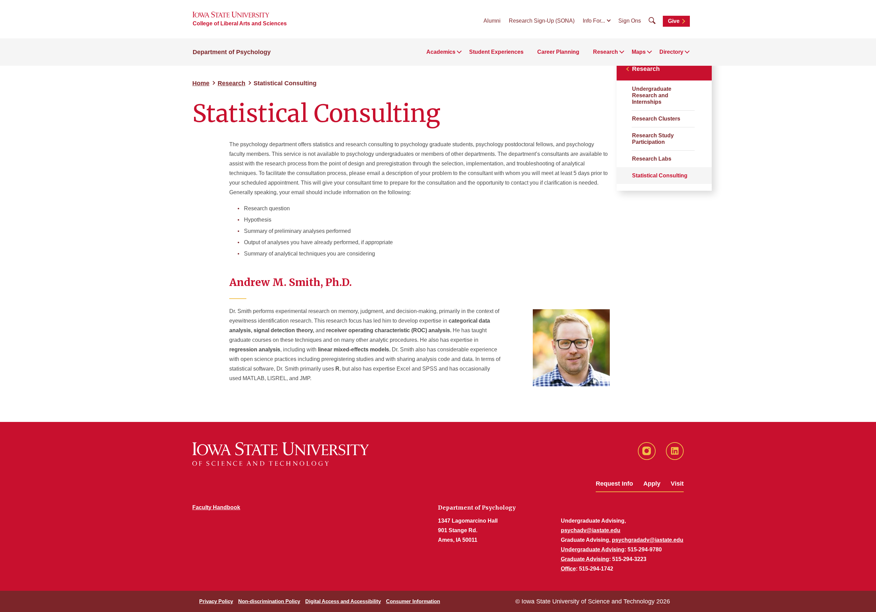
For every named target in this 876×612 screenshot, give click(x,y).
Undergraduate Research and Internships (651, 95)
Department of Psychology (232, 52)
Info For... (594, 21)
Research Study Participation (653, 139)
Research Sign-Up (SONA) (542, 21)
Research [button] (605, 52)
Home (200, 83)
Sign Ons (629, 21)
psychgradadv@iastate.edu (647, 540)
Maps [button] (639, 52)
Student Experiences (496, 52)
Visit (677, 483)
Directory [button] (671, 52)
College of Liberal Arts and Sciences (240, 23)
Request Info (614, 483)
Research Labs (651, 159)
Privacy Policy (216, 601)
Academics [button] (440, 52)
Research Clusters (656, 119)
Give (674, 21)
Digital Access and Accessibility (343, 601)
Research (231, 83)
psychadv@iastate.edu (590, 530)
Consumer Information (413, 601)
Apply (651, 483)
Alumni (492, 21)
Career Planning (558, 52)
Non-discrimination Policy (269, 601)
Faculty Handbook (216, 507)
